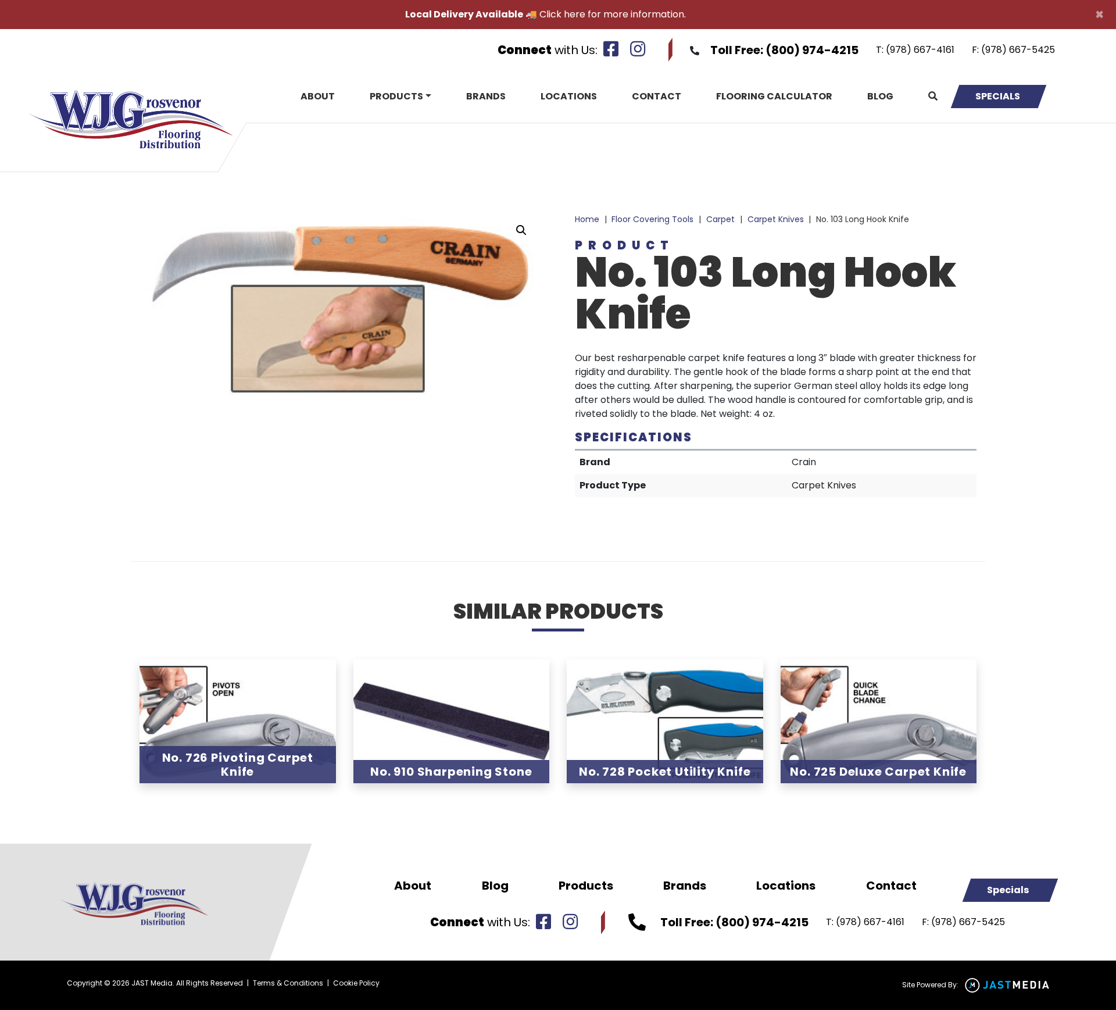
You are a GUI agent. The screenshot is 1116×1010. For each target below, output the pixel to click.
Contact (656, 96)
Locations (569, 96)
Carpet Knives (775, 219)
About (318, 96)
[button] (521, 230)
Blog (880, 96)
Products (396, 96)
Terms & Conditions (288, 983)
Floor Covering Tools (652, 219)
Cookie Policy (356, 983)
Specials (997, 96)
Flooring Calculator (774, 96)
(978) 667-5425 (1018, 49)
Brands (486, 96)
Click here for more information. (612, 14)
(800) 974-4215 (812, 50)
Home (587, 219)
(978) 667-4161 (920, 49)
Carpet (720, 219)
